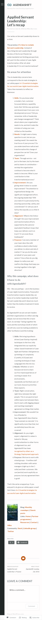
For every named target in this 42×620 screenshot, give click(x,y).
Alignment (18, 216)
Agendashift (22, 4)
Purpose (17, 240)
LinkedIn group (29, 528)
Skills (16, 98)
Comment (31, 606)
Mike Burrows (32, 29)
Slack (20, 528)
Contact (33, 522)
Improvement (20, 182)
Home (28, 516)
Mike (10, 525)
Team (16, 158)
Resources (24, 522)
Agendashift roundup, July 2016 (32, 569)
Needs (17, 134)
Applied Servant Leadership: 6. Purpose (14, 569)
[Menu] (2, 4)
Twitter (11, 531)
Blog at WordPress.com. (15, 614)
